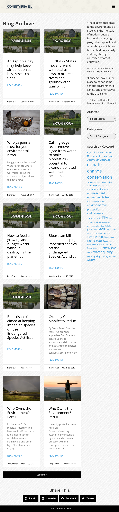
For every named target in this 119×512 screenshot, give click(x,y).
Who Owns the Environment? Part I (19, 412)
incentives (98, 233)
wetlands (112, 257)
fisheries (97, 222)
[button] (113, 6)
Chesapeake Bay (97, 156)
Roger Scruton (94, 240)
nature (106, 233)
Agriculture (93, 152)
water (90, 252)
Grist (107, 230)
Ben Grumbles (106, 152)
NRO (95, 237)
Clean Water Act (101, 160)
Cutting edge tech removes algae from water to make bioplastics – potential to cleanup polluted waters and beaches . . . (62, 159)
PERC (101, 236)
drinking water (103, 186)
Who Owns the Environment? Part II (60, 412)
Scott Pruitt (91, 245)
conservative (106, 182)
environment (96, 193)
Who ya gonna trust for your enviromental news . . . (18, 148)
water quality (103, 252)
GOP (102, 229)
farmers (90, 222)
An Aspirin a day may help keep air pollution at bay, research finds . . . (20, 69)
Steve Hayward (104, 244)
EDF (111, 186)
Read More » (14, 85)
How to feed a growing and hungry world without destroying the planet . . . (19, 246)
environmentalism (98, 197)
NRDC (89, 237)
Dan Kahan (92, 186)
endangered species (98, 189)
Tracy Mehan (108, 247)
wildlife (91, 259)
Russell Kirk (107, 241)
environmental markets (96, 201)
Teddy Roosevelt (94, 248)
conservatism (93, 182)
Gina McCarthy (106, 226)
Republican (109, 237)
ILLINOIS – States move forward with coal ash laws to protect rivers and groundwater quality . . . (62, 73)
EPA (105, 218)
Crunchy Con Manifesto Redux (62, 318)
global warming (93, 230)
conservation (99, 177)
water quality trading (97, 256)
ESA (110, 218)
